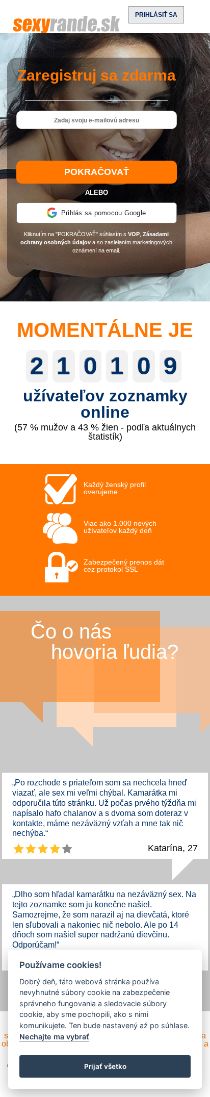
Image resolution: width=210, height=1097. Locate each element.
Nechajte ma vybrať (54, 1036)
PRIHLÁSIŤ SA (156, 14)
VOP (134, 234)
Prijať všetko (105, 1066)
